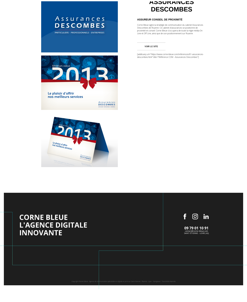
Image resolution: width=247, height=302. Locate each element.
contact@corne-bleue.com (196, 231)
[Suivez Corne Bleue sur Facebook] (185, 216)
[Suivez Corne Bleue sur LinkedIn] (206, 216)
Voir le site (151, 46)
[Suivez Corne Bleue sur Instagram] (195, 216)
